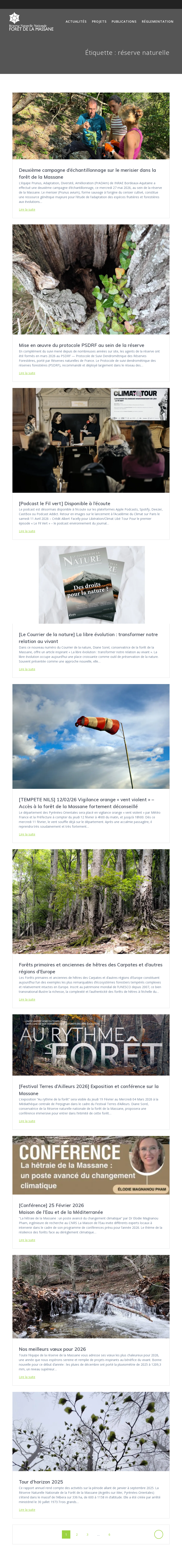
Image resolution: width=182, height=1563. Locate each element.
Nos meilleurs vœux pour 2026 (52, 1349)
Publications (124, 21)
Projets (99, 21)
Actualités (76, 21)
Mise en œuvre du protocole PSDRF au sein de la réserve (81, 345)
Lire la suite (27, 209)
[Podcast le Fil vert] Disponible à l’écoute (64, 503)
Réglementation (158, 21)
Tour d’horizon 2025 (41, 1482)
